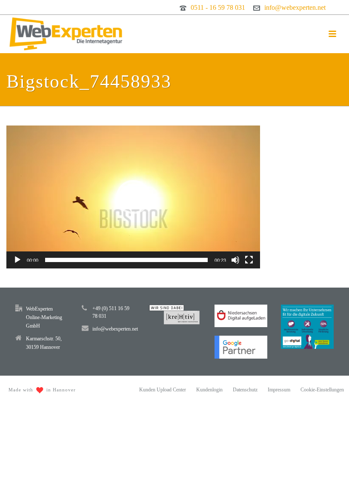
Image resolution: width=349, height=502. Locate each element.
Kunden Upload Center (162, 390)
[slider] (126, 260)
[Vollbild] (249, 260)
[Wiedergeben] (17, 260)
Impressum (279, 390)
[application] (133, 197)
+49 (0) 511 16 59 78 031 (110, 312)
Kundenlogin (209, 390)
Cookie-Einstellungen (322, 390)
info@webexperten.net (295, 7)
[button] (133, 197)
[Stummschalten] (235, 260)
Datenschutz (245, 390)
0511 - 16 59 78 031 (218, 7)
